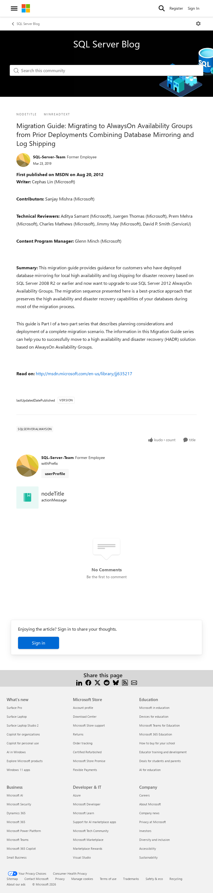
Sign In (193, 8)
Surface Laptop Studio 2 (23, 725)
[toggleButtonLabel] (198, 23)
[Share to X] (97, 682)
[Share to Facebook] (88, 682)
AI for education (150, 770)
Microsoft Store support (89, 725)
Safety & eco (154, 879)
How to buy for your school (157, 743)
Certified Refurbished (87, 752)
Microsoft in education (154, 708)
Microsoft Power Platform (24, 831)
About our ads (16, 884)
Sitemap (12, 879)
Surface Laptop (17, 716)
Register (176, 8)
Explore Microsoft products (25, 761)
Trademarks (131, 879)
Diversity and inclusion (154, 840)
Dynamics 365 (16, 813)
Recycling (175, 879)
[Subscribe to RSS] (125, 682)
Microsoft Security (19, 804)
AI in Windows (16, 752)
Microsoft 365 (16, 822)
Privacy (60, 879)
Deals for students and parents (160, 761)
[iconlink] (27, 497)
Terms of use (108, 879)
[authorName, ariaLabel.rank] (23, 160)
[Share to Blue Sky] (116, 682)
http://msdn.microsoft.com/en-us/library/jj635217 (84, 373)
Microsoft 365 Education (155, 734)
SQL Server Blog (28, 23)
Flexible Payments (85, 770)
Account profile (83, 708)
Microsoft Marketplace (88, 840)
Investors (145, 831)
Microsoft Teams (18, 840)
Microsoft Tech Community (90, 831)
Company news (149, 813)
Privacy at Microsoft (152, 822)
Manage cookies (82, 879)
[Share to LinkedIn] (79, 682)
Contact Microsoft (36, 879)
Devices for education (153, 716)
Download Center (85, 716)
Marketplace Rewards (87, 848)
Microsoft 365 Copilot (21, 848)
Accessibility (147, 848)
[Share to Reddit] (107, 682)
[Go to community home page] (26, 8)
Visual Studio (82, 857)
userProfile (55, 473)
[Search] (161, 8)
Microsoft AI (15, 795)
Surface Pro (14, 708)
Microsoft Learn (83, 813)
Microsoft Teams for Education (159, 725)
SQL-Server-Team (49, 156)
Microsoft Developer (86, 804)
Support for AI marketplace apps (94, 822)
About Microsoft (150, 804)
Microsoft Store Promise (89, 761)
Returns (78, 734)
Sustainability (148, 857)
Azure (77, 795)
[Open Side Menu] (14, 8)
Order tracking (82, 743)
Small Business (17, 857)
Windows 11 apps (18, 770)
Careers (144, 795)
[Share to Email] (134, 682)
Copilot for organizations (23, 734)
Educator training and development (163, 752)
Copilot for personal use (23, 743)
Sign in (38, 643)
